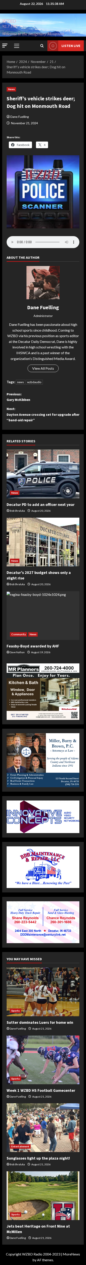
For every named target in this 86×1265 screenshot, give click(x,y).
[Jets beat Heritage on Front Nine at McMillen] (43, 1195)
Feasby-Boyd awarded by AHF (33, 646)
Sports (15, 1010)
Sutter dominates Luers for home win (40, 1022)
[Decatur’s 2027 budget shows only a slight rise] (43, 542)
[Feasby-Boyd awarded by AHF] (43, 615)
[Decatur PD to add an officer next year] (43, 474)
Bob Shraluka (17, 510)
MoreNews (71, 1254)
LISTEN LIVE (71, 45)
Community (18, 634)
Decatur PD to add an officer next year (41, 504)
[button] (4, 45)
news (20, 382)
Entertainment (20, 1146)
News (11, 89)
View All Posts (43, 368)
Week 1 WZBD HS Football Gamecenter (41, 1090)
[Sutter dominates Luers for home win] (43, 992)
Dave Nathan (17, 652)
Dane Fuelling (19, 117)
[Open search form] (42, 45)
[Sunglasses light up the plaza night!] (43, 1127)
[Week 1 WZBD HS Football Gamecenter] (43, 1060)
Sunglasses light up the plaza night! (38, 1158)
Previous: (18, 397)
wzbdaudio (34, 382)
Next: (43, 414)
